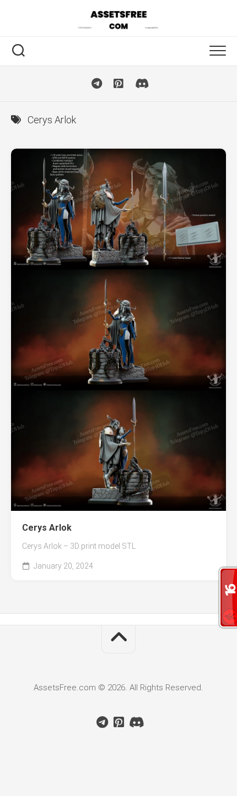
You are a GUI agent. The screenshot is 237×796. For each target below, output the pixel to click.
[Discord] (141, 83)
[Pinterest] (118, 83)
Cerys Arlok (47, 527)
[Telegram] (96, 83)
